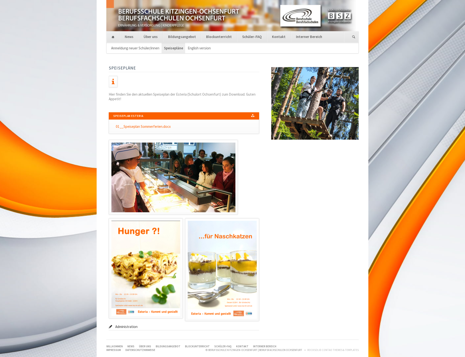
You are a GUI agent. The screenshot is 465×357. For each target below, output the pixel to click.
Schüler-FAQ (252, 36)
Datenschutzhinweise (140, 350)
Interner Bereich (309, 36)
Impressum (113, 350)
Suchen (353, 37)
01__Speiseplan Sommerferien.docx (143, 126)
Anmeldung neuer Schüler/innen (135, 48)
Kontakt (279, 36)
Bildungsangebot (182, 36)
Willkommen (113, 37)
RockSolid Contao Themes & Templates (333, 350)
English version (199, 48)
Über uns (151, 36)
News (129, 36)
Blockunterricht (219, 36)
